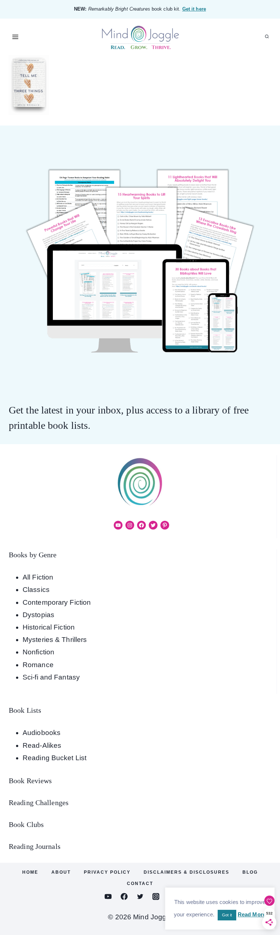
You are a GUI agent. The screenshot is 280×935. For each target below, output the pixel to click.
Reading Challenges (39, 803)
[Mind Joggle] (140, 37)
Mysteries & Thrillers (55, 639)
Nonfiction (38, 652)
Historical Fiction (49, 627)
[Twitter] (140, 896)
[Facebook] (124, 896)
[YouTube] (108, 896)
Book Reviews (30, 781)
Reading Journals (35, 846)
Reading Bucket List (54, 758)
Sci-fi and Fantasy (51, 677)
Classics (36, 589)
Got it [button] (227, 915)
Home (30, 872)
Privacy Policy (107, 872)
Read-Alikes (42, 745)
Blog (250, 872)
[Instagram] (156, 896)
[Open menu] (15, 36)
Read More (252, 914)
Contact (140, 883)
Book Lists (25, 710)
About (61, 872)
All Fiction (38, 577)
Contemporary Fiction (57, 602)
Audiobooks (42, 732)
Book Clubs (26, 824)
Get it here (194, 9)
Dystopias (38, 615)
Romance (38, 665)
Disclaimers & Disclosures (186, 872)
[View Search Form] (266, 36)
